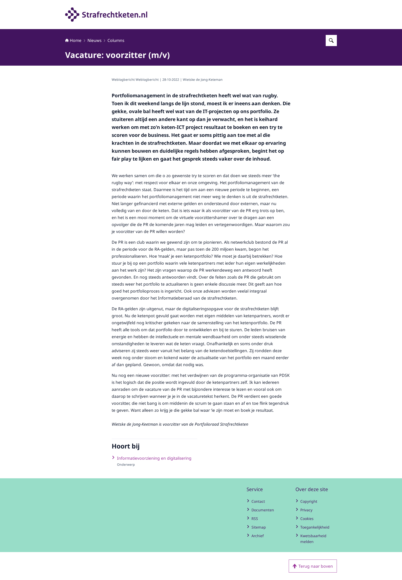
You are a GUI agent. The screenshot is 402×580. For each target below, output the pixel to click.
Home (75, 40)
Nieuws (94, 40)
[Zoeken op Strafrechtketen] (331, 40)
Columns (115, 40)
